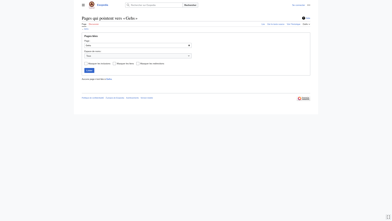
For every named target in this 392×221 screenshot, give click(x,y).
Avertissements (132, 98)
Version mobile (147, 98)
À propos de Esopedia (115, 98)
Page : (87, 41)
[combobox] (138, 45)
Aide (308, 18)
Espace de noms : (93, 51)
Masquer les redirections (152, 63)
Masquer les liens (125, 63)
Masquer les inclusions (99, 63)
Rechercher (190, 5)
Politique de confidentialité (93, 98)
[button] (83, 5)
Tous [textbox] (88, 56)
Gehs (86, 29)
